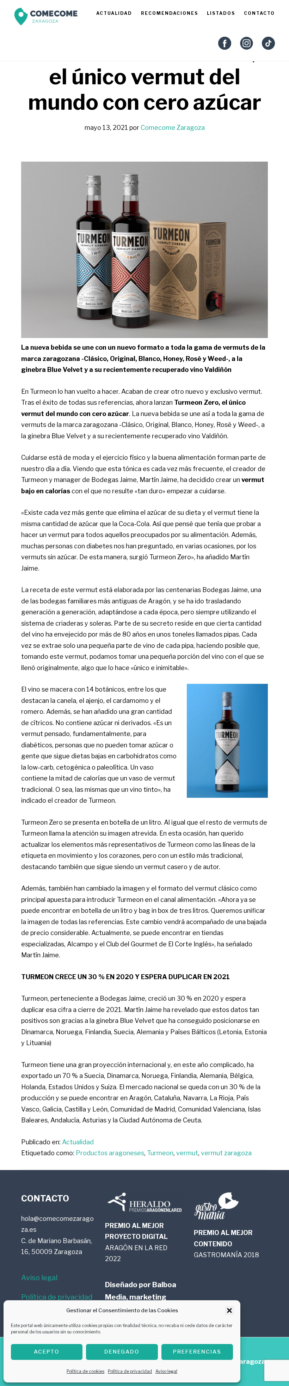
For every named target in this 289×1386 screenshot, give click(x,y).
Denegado (122, 1352)
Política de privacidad (130, 1371)
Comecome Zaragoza (46, 18)
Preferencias (197, 1352)
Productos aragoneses (110, 1153)
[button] (229, 1310)
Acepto (47, 1352)
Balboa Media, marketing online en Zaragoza (140, 1297)
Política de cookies (85, 1371)
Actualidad (78, 1142)
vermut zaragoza (226, 1153)
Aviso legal (166, 1371)
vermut (187, 1153)
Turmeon (160, 1153)
